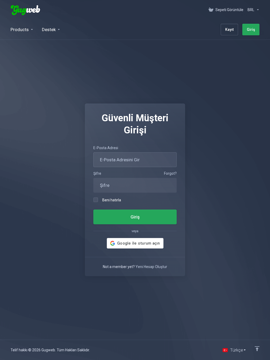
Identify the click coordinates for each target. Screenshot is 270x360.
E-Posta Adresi (105, 148)
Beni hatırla (111, 200)
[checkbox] (95, 199)
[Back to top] (257, 348)
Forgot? (170, 173)
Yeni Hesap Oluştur (151, 267)
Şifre (97, 173)
